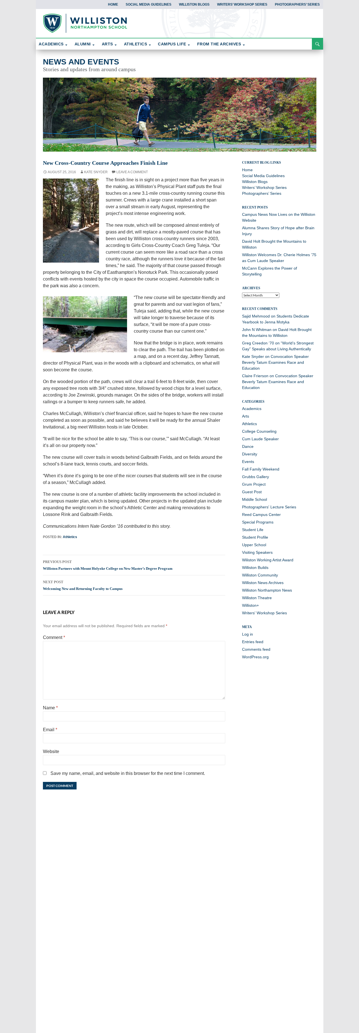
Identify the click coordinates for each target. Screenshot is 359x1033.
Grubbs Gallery (255, 476)
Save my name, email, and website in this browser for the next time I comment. (127, 773)
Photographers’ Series (297, 4)
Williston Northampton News (267, 590)
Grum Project (254, 484)
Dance (248, 446)
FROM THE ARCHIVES (219, 44)
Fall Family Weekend (260, 469)
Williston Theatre (257, 598)
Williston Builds (255, 567)
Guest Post (252, 492)
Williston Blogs (194, 4)
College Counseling (259, 431)
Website (51, 751)
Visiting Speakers (257, 552)
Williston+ (250, 605)
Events (248, 461)
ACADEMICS (51, 44)
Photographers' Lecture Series (269, 507)
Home (113, 4)
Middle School (254, 499)
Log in (247, 634)
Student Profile (255, 537)
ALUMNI (83, 44)
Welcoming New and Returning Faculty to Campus (83, 585)
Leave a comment (132, 172)
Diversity (249, 454)
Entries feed (252, 642)
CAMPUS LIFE (172, 44)
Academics (251, 408)
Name (50, 707)
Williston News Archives (263, 582)
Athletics (70, 537)
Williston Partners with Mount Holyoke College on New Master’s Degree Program (107, 565)
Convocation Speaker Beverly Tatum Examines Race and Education (275, 362)
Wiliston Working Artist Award (267, 560)
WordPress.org (255, 657)
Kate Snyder (96, 172)
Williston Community (260, 575)
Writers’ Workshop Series (242, 4)
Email (50, 729)
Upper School (254, 545)
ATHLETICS (135, 44)
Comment (54, 637)
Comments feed (256, 649)
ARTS (107, 44)
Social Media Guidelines (148, 4)
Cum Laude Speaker (260, 439)
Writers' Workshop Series (264, 613)
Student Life (252, 529)
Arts (245, 416)
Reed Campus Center (261, 514)
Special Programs (257, 522)
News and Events (81, 61)
